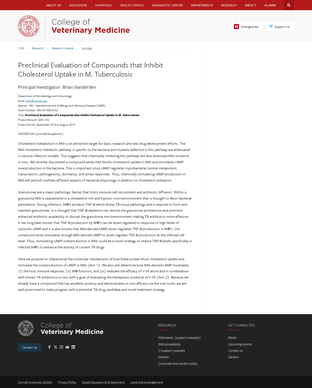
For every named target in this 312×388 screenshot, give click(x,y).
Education (78, 5)
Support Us (282, 26)
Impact (250, 5)
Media (232, 337)
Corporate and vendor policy (177, 363)
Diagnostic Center (167, 5)
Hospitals (103, 5)
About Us (53, 5)
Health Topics (131, 5)
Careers (233, 356)
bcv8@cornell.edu (36, 101)
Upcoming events (240, 344)
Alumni (270, 5)
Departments (202, 5)
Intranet (163, 356)
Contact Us (29, 347)
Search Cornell (289, 5)
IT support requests (171, 350)
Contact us (235, 350)
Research (228, 5)
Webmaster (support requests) (179, 337)
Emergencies (249, 26)
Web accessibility (169, 344)
